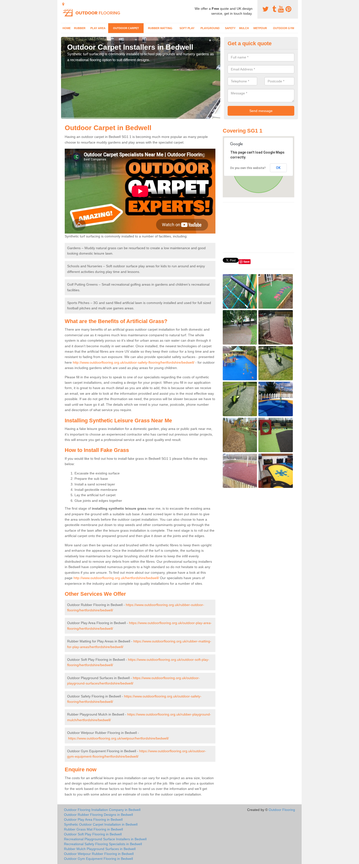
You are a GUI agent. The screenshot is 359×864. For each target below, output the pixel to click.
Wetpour (260, 28)
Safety (230, 28)
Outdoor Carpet (126, 28)
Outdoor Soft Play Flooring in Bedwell (93, 834)
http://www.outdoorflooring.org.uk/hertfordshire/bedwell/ (116, 578)
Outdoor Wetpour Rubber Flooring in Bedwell (99, 854)
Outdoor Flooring (282, 810)
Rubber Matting (160, 28)
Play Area (98, 28)
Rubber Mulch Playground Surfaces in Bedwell (100, 849)
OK (278, 168)
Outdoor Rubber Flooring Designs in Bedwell (98, 815)
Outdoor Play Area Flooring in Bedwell (93, 819)
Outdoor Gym (283, 28)
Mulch (244, 28)
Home (67, 28)
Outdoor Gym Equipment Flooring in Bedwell (98, 859)
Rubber (79, 28)
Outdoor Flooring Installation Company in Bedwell (102, 810)
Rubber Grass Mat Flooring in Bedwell (93, 829)
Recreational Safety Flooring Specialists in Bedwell (103, 844)
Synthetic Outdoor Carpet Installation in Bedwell (100, 824)
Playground (210, 28)
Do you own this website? (248, 168)
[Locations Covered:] (63, 4)
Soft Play (187, 28)
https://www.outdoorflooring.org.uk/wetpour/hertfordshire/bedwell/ (118, 738)
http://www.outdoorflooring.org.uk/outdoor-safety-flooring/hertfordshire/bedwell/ (133, 362)
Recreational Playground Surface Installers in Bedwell (105, 839)
